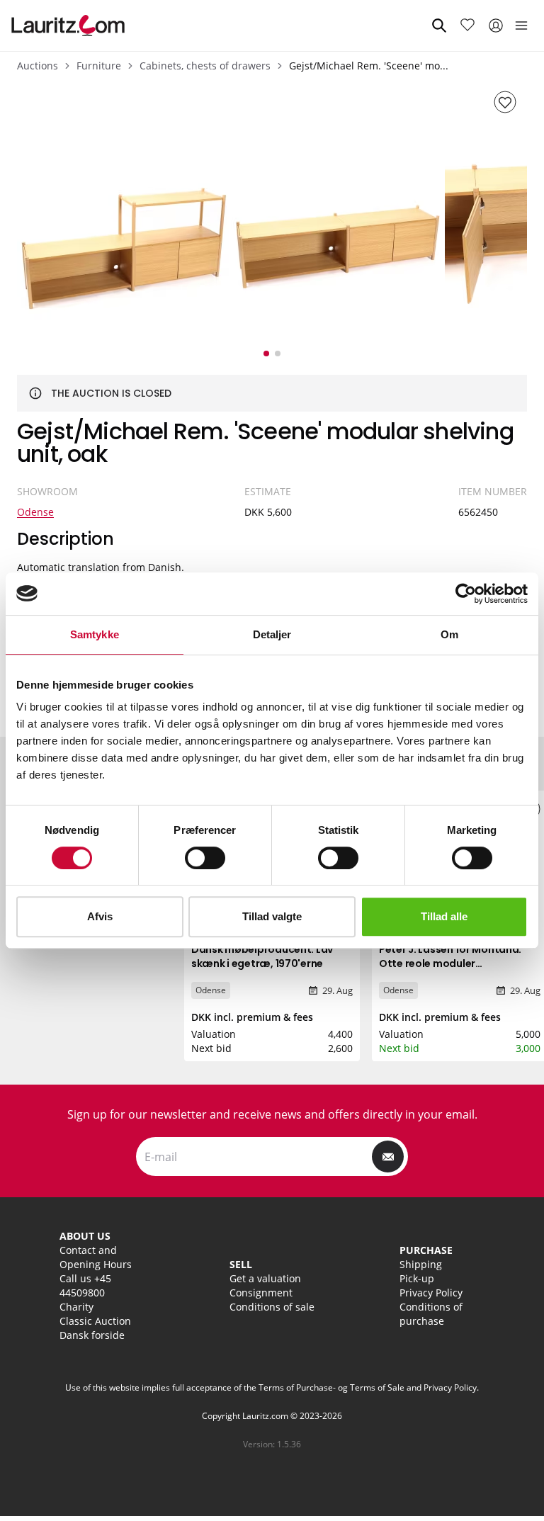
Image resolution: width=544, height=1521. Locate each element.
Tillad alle (444, 916)
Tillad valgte (272, 916)
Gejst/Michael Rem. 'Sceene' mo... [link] (368, 65)
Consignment (261, 1292)
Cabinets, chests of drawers (205, 65)
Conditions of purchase (431, 1314)
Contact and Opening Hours (96, 1257)
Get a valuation (265, 1278)
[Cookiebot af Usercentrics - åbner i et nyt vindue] (466, 593)
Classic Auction (95, 1321)
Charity (77, 1306)
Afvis (100, 916)
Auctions (37, 65)
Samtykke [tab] (94, 634)
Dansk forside (92, 1335)
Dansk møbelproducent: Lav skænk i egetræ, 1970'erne (262, 956)
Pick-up (417, 1278)
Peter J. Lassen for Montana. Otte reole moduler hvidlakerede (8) (450, 963)
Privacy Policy (431, 1292)
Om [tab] (449, 634)
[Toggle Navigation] (521, 25)
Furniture (98, 65)
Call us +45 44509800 (85, 1285)
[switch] (205, 858)
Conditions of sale (272, 1306)
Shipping (421, 1264)
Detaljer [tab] (272, 634)
